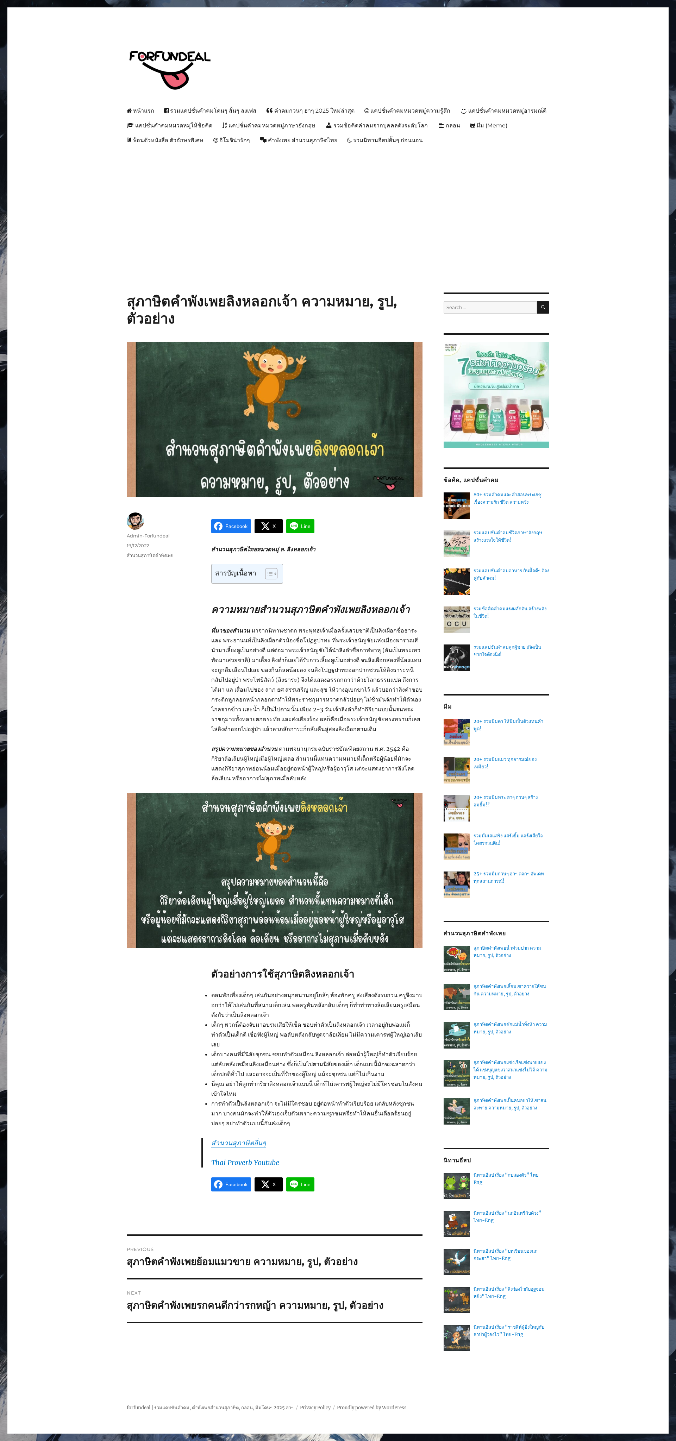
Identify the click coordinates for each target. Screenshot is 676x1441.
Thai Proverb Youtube (245, 1162)
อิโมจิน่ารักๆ (234, 140)
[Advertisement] (339, 201)
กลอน (453, 125)
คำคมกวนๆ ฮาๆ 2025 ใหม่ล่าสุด (314, 110)
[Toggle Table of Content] (268, 574)
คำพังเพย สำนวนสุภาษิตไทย (302, 140)
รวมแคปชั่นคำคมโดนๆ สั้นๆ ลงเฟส (213, 110)
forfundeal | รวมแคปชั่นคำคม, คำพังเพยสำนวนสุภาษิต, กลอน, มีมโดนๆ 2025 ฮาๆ (210, 1408)
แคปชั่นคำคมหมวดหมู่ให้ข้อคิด (173, 125)
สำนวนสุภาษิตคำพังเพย (150, 555)
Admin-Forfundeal (148, 536)
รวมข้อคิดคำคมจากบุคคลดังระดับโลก (380, 125)
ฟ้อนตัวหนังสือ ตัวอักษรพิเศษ (168, 140)
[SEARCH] (543, 307)
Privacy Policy (315, 1408)
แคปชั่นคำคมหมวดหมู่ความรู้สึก (410, 110)
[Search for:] (490, 307)
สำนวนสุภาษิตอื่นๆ (238, 1143)
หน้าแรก (143, 110)
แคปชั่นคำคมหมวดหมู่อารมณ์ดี (507, 110)
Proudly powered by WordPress (372, 1408)
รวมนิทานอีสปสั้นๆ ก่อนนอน (388, 140)
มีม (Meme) (491, 125)
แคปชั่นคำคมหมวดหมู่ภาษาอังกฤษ (272, 125)
